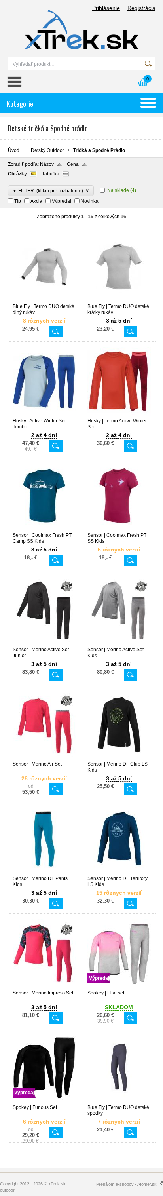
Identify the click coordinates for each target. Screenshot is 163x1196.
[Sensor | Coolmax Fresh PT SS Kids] (119, 529)
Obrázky (17, 174)
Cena (73, 164)
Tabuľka (50, 174)
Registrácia (141, 8)
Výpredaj (61, 201)
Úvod (13, 150)
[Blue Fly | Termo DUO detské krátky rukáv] (119, 300)
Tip (17, 201)
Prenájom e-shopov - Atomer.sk (127, 1184)
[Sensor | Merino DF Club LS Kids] (119, 758)
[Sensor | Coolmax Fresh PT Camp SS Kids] (44, 529)
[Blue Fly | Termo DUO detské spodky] (119, 1101)
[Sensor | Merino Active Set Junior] (44, 643)
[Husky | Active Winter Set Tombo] (44, 414)
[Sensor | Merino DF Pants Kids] (44, 872)
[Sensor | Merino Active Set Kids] (119, 643)
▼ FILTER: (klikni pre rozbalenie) (50, 191)
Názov (47, 164)
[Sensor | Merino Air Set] (44, 758)
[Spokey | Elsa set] (119, 986)
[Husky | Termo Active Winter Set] (119, 414)
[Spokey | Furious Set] (44, 1101)
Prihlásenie (106, 8)
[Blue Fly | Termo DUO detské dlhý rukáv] (44, 300)
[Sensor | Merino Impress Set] (44, 986)
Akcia (36, 201)
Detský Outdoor (47, 150)
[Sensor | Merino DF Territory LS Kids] (119, 872)
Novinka (90, 201)
